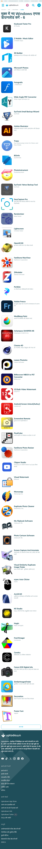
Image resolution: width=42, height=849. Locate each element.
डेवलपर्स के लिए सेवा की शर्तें (9, 839)
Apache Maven (34, 1)
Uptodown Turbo (8, 814)
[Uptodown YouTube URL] (2, 758)
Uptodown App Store (9, 801)
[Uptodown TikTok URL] (6, 758)
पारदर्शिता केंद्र (5, 780)
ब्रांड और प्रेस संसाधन (7, 784)
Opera (5, 1)
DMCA (3, 842)
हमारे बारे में (4, 771)
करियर (3, 790)
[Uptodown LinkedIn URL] (18, 758)
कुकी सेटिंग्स (4, 835)
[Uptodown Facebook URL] (22, 758)
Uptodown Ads (6, 811)
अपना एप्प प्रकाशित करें (8, 805)
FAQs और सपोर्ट (6, 818)
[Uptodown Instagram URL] (14, 758)
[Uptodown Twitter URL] (10, 758)
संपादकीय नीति (5, 777)
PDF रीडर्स (21, 1)
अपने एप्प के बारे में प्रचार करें (9, 808)
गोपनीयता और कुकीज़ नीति (9, 832)
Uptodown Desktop (13, 1)
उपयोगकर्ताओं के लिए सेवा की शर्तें (10, 829)
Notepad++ (26, 1)
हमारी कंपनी (4, 774)
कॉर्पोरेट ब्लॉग (5, 787)
